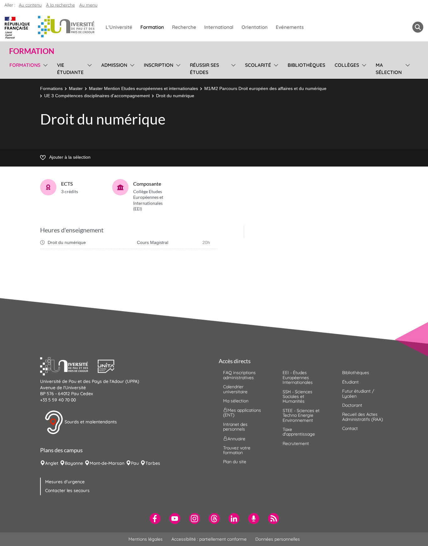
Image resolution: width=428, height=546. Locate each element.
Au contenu (30, 5)
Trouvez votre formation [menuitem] (236, 450)
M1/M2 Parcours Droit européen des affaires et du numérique (265, 88)
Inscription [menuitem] (158, 65)
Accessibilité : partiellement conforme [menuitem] (209, 539)
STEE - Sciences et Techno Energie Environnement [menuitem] (301, 415)
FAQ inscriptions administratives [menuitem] (239, 375)
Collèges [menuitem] (347, 65)
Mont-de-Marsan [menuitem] (107, 463)
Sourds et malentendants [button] (90, 422)
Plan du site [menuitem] (234, 461)
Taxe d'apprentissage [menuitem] (299, 432)
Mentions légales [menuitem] (145, 539)
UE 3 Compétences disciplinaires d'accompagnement (97, 95)
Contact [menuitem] (350, 428)
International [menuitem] (218, 27)
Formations (51, 88)
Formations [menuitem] (24, 65)
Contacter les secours (67, 490)
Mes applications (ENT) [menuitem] (242, 412)
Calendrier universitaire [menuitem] (235, 389)
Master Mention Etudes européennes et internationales (143, 88)
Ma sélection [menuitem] (389, 68)
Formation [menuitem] (152, 27)
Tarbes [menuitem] (152, 463)
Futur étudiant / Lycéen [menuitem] (358, 393)
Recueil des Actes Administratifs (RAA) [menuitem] (362, 416)
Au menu (88, 5)
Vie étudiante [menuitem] (70, 68)
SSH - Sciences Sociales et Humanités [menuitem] (297, 396)
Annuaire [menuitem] (236, 438)
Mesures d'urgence (65, 482)
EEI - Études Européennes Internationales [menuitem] (298, 377)
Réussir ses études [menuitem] (204, 68)
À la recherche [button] (60, 5)
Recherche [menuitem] (184, 27)
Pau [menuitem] (135, 463)
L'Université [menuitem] (119, 27)
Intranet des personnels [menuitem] (235, 426)
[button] (69, 365)
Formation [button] (31, 51)
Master (76, 88)
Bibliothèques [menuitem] (306, 65)
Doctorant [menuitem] (352, 405)
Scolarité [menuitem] (258, 65)
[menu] (44, 68)
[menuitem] (155, 518)
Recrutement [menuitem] (296, 443)
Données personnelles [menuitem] (277, 539)
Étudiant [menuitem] (350, 382)
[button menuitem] (417, 27)
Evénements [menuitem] (290, 27)
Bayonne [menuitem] (74, 463)
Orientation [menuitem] (255, 27)
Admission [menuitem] (114, 65)
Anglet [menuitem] (51, 463)
